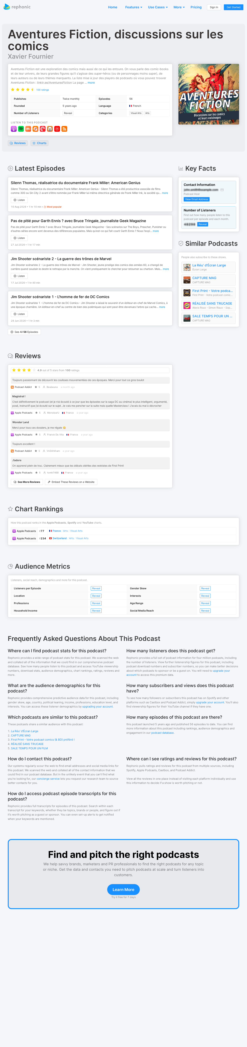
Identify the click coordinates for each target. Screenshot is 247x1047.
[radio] (12, 89)
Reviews (20, 143)
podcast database (162, 732)
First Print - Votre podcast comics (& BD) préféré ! (213, 291)
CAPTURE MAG (204, 278)
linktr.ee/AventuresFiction (54, 82)
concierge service (48, 778)
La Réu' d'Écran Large (209, 265)
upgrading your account (97, 706)
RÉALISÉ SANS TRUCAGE (212, 303)
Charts (41, 143)
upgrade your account (210, 702)
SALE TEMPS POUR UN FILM (213, 316)
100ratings (42, 89)
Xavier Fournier (31, 56)
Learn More (123, 889)
